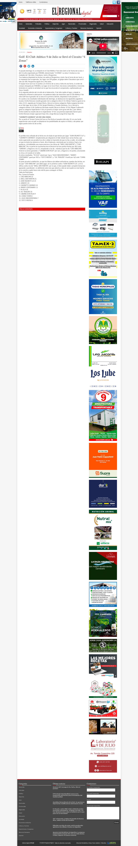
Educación (110, 24)
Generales (29, 24)
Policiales (38, 24)
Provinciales (82, 24)
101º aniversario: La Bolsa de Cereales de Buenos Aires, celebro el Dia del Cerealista (68, 819)
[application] (103, 46)
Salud (102, 24)
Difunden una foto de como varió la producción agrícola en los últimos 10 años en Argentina (68, 826)
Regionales (93, 24)
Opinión (98, 28)
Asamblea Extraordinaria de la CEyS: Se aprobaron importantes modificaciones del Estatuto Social (69, 803)
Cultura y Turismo (71, 28)
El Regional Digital (49, 843)
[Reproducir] (90, 53)
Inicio (20, 2)
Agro (63, 24)
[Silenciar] (113, 53)
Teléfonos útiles (31, 2)
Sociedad (22, 28)
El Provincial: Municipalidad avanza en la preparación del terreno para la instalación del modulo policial (67, 795)
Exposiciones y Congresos (53, 28)
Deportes (56, 24)
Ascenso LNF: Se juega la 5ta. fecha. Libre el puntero (66, 787)
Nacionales (71, 24)
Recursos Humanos (86, 28)
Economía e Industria (35, 28)
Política (47, 24)
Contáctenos (43, 2)
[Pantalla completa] (116, 53)
